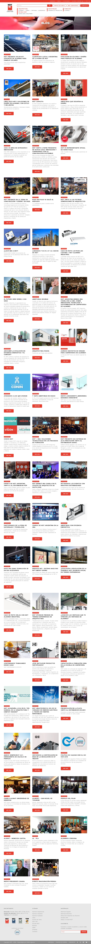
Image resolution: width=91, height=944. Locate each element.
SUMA (28, 942)
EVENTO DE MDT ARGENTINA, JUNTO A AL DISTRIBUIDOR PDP (15, 484)
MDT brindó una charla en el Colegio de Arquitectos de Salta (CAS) (44, 485)
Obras (33, 927)
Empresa (34, 929)
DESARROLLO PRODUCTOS (55, 10)
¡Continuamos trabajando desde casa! (15, 664)
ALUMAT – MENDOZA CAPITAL (15, 838)
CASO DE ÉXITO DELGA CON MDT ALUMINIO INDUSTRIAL (16, 616)
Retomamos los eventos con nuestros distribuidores (73, 484)
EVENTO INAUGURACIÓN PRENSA (44, 881)
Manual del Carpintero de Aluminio (70, 915)
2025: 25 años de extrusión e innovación (15, 149)
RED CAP (35, 921)
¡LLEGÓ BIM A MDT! (11, 251)
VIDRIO (27, 10)
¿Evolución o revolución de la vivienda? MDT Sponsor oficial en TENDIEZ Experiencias (73, 570)
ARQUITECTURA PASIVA (40, 351)
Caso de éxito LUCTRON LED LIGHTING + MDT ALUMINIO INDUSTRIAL (72, 252)
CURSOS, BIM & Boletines (25, 13)
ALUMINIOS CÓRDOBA (69, 838)
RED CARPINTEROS (73, 5)
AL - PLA (35, 838)
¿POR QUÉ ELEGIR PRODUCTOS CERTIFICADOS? (43, 664)
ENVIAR (84, 931)
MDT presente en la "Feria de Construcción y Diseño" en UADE (17, 200)
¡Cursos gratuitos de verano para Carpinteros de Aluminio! (73, 352)
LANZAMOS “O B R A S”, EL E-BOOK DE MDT (45, 252)
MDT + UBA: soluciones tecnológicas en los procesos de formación (45, 440)
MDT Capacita (37, 101)
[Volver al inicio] (10, 8)
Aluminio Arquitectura (38, 911)
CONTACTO (72, 942)
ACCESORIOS (41, 10)
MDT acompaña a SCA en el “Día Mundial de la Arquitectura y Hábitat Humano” (17, 710)
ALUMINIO (21, 10)
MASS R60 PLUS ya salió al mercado (43, 200)
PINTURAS (34, 10)
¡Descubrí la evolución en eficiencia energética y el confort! (14, 352)
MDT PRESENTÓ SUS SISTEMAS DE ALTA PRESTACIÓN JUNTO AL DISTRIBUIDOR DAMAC (73, 440)
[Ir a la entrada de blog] (17, 43)
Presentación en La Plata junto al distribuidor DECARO (73, 709)
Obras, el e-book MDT (67, 919)
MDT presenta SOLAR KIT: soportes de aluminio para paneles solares (15, 58)
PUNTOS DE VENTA (61, 942)
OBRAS (59, 1)
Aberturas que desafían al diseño (72, 102)
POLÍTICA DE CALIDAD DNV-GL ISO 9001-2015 (73, 756)
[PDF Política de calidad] (17, 931)
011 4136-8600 (14, 915)
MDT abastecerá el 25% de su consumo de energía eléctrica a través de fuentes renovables (44, 711)
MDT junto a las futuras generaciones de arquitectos (73, 200)
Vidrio (33, 917)
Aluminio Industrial (37, 913)
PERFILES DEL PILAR (68, 798)
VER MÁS (8, 68)
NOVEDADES (66, 1)
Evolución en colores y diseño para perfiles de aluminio (73, 57)
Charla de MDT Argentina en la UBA (45, 526)
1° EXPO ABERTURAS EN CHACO (43, 396)
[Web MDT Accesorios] (20, 921)
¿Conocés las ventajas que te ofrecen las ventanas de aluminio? (73, 616)
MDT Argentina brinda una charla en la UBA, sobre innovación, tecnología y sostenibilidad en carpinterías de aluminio (73, 302)
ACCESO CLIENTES (77, 1)
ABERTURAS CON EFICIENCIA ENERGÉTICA (71, 526)
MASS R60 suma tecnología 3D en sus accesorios (16, 569)
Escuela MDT (35, 923)
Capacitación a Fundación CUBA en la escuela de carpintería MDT (74, 665)
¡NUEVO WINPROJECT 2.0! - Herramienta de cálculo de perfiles (15, 756)
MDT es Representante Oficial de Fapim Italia (73, 149)
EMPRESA (52, 1)
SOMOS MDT (8, 439)
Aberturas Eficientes (66, 913)
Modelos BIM (64, 917)
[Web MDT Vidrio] (14, 921)
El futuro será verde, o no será (15, 300)
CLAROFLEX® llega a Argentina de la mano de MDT (44, 57)
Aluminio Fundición (37, 915)
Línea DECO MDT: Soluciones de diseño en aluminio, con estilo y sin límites (16, 103)
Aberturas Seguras (40, 299)
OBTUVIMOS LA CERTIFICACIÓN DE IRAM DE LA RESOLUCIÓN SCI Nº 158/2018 (45, 756)
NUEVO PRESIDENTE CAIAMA (14, 881)
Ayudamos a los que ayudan (15, 396)
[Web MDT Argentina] (7, 921)
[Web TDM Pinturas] (27, 921)
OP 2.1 (87, 1)
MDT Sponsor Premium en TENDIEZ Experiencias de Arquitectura (42, 616)
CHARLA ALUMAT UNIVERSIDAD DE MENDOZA (16, 799)
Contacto (84, 5)
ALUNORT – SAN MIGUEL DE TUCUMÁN (42, 799)
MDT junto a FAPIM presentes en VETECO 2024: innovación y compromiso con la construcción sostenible (44, 150)
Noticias (34, 925)
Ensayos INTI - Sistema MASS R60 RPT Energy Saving (45, 569)
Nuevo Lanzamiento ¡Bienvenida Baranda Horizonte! (74, 397)
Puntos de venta (59, 5)
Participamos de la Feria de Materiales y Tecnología (15, 526)
